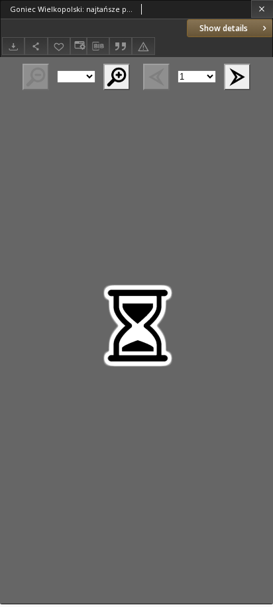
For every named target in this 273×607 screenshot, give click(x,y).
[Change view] (78, 46)
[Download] (13, 46)
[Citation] (120, 46)
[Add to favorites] (59, 46)
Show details (223, 28)
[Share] (36, 46)
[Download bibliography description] (98, 46)
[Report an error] (143, 46)
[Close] (262, 9)
